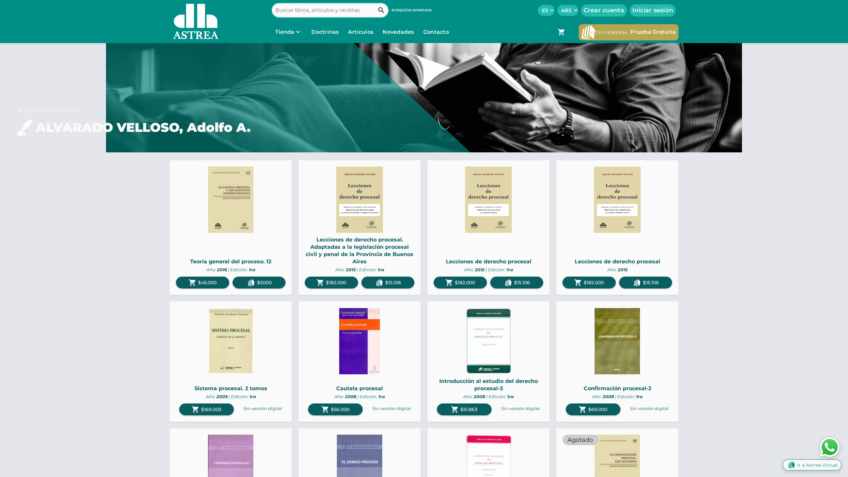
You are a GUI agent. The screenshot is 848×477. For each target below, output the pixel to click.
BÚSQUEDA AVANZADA (412, 10)
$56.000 (335, 409)
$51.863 (464, 409)
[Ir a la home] (194, 21)
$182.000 (331, 283)
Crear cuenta (604, 10)
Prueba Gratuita (653, 32)
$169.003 (206, 409)
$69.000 (593, 409)
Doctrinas (325, 32)
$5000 (264, 283)
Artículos (361, 32)
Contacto (436, 32)
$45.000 (202, 283)
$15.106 (393, 283)
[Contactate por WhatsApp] (829, 447)
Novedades (399, 32)
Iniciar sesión (652, 10)
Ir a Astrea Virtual (817, 465)
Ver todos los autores (52, 110)
